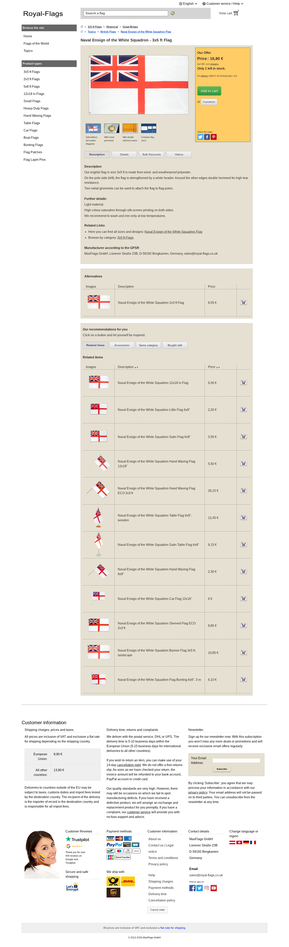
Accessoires (121, 345)
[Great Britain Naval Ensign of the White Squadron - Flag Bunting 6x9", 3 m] (98, 690)
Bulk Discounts (152, 154)
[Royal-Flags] (49, 13)
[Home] (82, 26)
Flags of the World (36, 43)
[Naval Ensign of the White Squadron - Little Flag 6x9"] (98, 420)
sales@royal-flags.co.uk (201, 253)
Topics (28, 50)
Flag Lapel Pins (35, 159)
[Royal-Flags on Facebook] (192, 890)
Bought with (175, 345)
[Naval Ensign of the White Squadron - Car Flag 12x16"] (98, 609)
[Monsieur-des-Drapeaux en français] (253, 843)
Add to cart (209, 91)
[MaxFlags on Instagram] (206, 890)
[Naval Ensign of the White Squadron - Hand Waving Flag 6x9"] (98, 583)
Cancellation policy (161, 900)
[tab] (97, 154)
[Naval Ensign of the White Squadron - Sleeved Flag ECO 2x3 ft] (98, 636)
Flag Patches (33, 152)
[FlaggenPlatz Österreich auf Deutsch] (232, 843)
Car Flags (30, 130)
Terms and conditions (163, 858)
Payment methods (161, 887)
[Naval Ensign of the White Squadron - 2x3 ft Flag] (98, 313)
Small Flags (32, 101)
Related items (95, 345)
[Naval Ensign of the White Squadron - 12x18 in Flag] (98, 394)
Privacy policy (158, 864)
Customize (209, 101)
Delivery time (157, 894)
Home (28, 36)
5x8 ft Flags (32, 86)
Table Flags (32, 123)
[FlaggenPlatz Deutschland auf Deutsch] (246, 843)
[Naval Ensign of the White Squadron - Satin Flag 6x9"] (98, 448)
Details (124, 154)
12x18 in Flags (34, 93)
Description (97, 154)
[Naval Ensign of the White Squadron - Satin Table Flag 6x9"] (98, 555)
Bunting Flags (33, 145)
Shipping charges (160, 881)
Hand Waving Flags (37, 115)
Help (151, 875)
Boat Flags (31, 137)
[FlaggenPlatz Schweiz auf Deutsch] (239, 843)
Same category (148, 345)
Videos (179, 154)
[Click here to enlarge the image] (139, 121)
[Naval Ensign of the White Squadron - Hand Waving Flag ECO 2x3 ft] (98, 502)
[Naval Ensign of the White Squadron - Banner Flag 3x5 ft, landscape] (98, 663)
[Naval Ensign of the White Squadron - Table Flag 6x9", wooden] (98, 528)
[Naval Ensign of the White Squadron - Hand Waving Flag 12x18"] (98, 474)
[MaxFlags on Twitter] (199, 890)
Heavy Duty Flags (36, 108)
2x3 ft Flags (32, 79)
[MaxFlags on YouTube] (214, 890)
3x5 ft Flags (32, 71)
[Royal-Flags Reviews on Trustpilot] (77, 840)
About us (154, 839)
